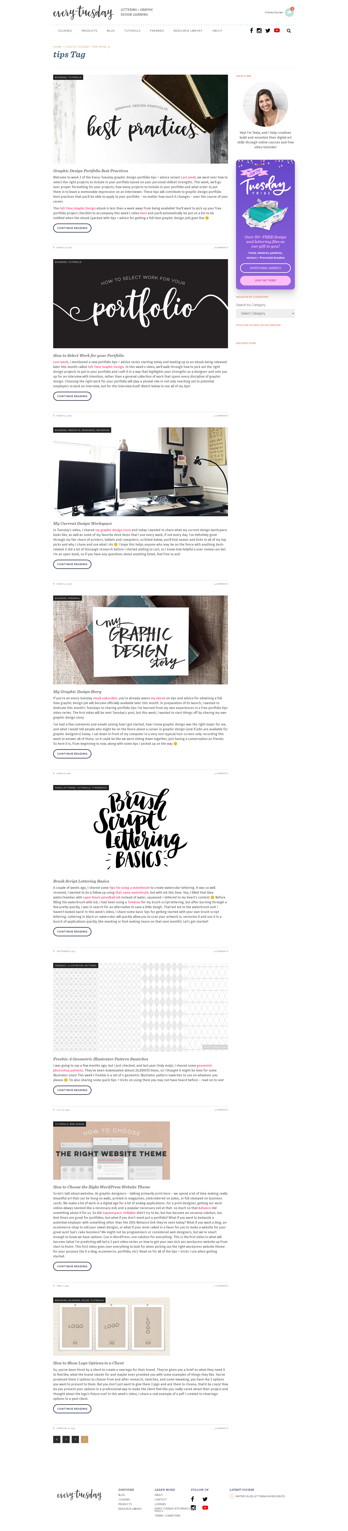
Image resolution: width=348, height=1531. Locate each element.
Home (57, 46)
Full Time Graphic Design (78, 208)
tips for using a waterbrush (130, 888)
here (143, 213)
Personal (74, 598)
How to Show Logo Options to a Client (88, 1362)
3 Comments (221, 1110)
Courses (124, 1499)
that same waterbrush (131, 892)
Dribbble (129, 1213)
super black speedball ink (101, 897)
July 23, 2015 (62, 1110)
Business (61, 77)
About (159, 1495)
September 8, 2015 (65, 951)
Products (74, 430)
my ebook (158, 698)
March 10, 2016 (63, 584)
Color (85, 1300)
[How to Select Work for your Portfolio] (140, 303)
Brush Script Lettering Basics (81, 881)
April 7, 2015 (62, 1286)
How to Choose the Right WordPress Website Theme (101, 1186)
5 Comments (221, 416)
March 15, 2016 (63, 416)
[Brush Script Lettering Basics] (140, 829)
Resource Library (130, 1509)
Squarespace (112, 1213)
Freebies (60, 965)
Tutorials (74, 77)
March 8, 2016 (63, 773)
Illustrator (75, 965)
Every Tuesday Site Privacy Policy (173, 1509)
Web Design (77, 1124)
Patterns (90, 965)
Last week (188, 177)
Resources (88, 430)
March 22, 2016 (63, 247)
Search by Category (251, 305)
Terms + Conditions (167, 1516)
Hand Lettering (65, 788)
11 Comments (221, 951)
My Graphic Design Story (77, 691)
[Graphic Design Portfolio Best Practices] (140, 119)
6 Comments (221, 247)
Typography (99, 788)
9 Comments (221, 584)
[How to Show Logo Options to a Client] (140, 1326)
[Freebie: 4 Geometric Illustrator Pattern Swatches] (140, 1007)
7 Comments (221, 1286)
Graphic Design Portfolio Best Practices (90, 170)
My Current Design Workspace (82, 523)
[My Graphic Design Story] (140, 640)
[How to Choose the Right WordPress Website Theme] (140, 1150)
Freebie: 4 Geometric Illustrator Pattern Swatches (100, 1058)
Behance (204, 1208)
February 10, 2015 (65, 1428)
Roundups (102, 430)
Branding (61, 1300)
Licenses (160, 1504)
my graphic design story (113, 530)
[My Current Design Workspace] (140, 471)
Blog (121, 1495)
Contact (161, 1499)
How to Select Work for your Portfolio (88, 355)
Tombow (134, 902)
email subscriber (105, 698)
